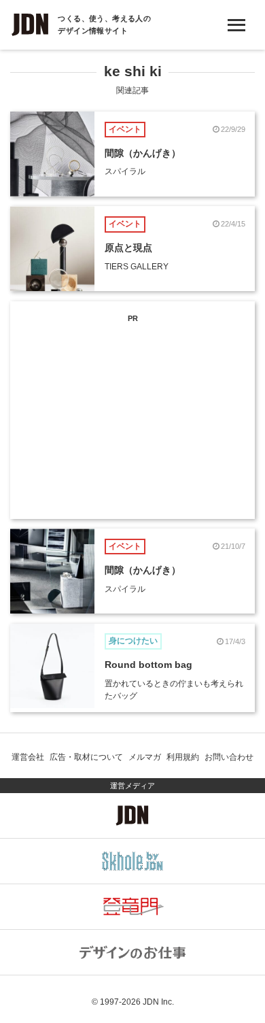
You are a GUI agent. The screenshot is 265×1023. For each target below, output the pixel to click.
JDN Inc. (158, 1002)
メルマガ (144, 757)
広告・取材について (86, 757)
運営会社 (28, 757)
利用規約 (182, 757)
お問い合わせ (229, 757)
